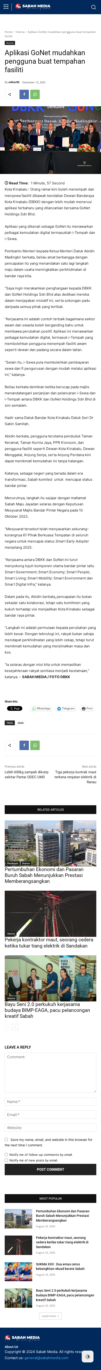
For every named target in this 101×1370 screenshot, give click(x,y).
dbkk (21, 723)
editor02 (13, 82)
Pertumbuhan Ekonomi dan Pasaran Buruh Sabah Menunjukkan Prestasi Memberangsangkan (44, 875)
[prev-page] (8, 1027)
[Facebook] (24, 94)
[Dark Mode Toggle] (87, 1356)
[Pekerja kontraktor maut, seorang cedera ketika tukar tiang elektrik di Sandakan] (50, 914)
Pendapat (12, 863)
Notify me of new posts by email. (33, 1160)
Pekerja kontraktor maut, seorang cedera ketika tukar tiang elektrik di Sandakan (49, 942)
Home (9, 32)
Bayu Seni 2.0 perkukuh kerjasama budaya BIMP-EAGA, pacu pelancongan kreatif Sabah (47, 1010)
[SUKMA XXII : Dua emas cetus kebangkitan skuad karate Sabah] (18, 1271)
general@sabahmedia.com (46, 1358)
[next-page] (15, 1027)
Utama (20, 32)
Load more (49, 1316)
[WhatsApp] (35, 94)
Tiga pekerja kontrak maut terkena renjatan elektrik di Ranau (75, 777)
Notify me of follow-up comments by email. (41, 1154)
